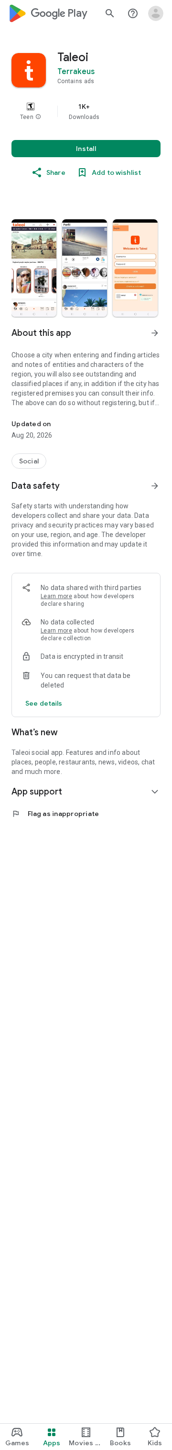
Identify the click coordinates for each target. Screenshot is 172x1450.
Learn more (56, 596)
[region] (86, 111)
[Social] (28, 461)
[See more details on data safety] (44, 703)
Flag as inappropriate (55, 813)
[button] (38, 117)
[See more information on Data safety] (154, 485)
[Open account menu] (155, 13)
